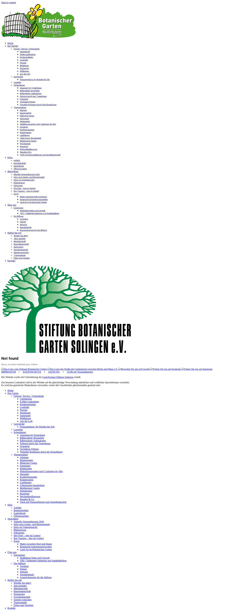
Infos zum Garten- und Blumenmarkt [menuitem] (32, 524)
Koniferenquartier (27, 130)
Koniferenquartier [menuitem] (28, 477)
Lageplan (17, 82)
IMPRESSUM (8, 372)
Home (10, 43)
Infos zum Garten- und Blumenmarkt (29, 177)
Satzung (23, 225)
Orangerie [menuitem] (25, 446)
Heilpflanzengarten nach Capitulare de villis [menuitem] (41, 471)
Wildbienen (24, 71)
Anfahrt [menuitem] (17, 507)
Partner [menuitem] (23, 569)
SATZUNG (54, 372)
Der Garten (12, 46)
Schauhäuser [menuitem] (20, 432)
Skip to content (8, 2)
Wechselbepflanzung (28, 149)
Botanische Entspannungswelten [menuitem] (36, 546)
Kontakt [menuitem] (11, 608)
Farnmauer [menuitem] (25, 465)
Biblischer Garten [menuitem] (28, 463)
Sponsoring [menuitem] (19, 594)
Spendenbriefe (25, 227)
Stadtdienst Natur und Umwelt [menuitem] (35, 558)
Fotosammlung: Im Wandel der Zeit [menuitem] (37, 426)
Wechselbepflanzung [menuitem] (30, 496)
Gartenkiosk (25, 52)
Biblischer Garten (27, 116)
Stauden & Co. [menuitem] (27, 499)
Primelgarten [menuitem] (26, 491)
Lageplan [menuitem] (18, 429)
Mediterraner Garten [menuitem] (30, 488)
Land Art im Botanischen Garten (33, 202)
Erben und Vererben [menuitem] (23, 605)
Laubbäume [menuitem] (25, 482)
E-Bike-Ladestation (28, 54)
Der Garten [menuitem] (12, 393)
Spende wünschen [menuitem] (22, 599)
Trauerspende (19, 255)
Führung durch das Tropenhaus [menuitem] (35, 443)
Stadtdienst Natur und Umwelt (32, 211)
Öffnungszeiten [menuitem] (21, 516)
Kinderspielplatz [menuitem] (28, 404)
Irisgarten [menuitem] (24, 474)
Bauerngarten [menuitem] (26, 460)
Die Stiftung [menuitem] (20, 563)
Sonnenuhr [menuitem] (25, 415)
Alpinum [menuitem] (24, 457)
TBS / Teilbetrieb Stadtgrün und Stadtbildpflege (39, 213)
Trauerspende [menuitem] (20, 602)
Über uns (11, 205)
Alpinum (23, 110)
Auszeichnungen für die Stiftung (33, 230)
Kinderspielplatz (26, 57)
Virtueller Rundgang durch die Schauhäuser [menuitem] (41, 452)
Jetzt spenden (20, 239)
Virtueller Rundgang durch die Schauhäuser (38, 105)
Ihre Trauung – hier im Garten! (26, 191)
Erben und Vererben (22, 258)
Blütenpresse (19, 183)
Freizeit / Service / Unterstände (26, 49)
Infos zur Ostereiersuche (24, 180)
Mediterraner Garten (28, 141)
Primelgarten (25, 144)
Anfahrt (17, 160)
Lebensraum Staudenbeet (30, 138)
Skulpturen (24, 66)
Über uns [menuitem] (11, 552)
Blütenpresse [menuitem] (20, 530)
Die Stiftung (18, 216)
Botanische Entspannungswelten (34, 200)
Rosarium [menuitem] (24, 493)
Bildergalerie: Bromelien (30, 91)
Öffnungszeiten (20, 169)
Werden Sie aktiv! (21, 236)
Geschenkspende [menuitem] (22, 597)
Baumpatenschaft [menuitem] (22, 591)
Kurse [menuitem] (17, 541)
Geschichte (18, 77)
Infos (10, 157)
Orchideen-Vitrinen (27, 102)
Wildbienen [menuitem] (25, 418)
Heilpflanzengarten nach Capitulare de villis (38, 124)
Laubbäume (25, 135)
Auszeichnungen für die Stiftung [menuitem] (36, 577)
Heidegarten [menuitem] (26, 468)
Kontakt (11, 261)
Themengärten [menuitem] (21, 454)
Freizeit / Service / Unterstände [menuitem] (29, 396)
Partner (23, 222)
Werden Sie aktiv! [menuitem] (22, 583)
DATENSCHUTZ (32, 372)
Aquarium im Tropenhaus (31, 88)
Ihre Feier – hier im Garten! (25, 188)
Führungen (18, 186)
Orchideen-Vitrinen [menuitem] (29, 449)
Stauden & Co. (26, 152)
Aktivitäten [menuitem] (12, 518)
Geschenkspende (21, 250)
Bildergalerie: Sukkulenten (30, 94)
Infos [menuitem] (9, 505)
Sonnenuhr (24, 68)
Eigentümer (18, 208)
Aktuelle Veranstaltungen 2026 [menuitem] (29, 521)
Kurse (16, 194)
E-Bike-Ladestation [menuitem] (29, 401)
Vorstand (24, 219)
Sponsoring (18, 247)
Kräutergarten (25, 133)
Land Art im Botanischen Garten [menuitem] (36, 549)
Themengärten (20, 107)
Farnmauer (24, 119)
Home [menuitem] (10, 390)
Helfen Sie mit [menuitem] (14, 580)
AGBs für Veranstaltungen (80, 372)
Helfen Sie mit (14, 233)
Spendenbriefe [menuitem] (27, 574)
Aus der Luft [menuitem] (26, 421)
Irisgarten (24, 127)
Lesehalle (24, 60)
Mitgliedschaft (20, 241)
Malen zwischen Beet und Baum (33, 197)
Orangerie (24, 99)
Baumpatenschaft (21, 244)
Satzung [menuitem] (24, 571)
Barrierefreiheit (20, 163)
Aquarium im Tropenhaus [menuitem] (32, 435)
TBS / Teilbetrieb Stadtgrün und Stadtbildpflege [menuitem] (43, 560)
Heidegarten (25, 121)
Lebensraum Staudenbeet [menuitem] (32, 485)
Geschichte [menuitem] (19, 424)
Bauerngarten (25, 113)
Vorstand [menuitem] (24, 566)
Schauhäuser (19, 85)
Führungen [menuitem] (19, 532)
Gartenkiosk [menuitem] (26, 399)
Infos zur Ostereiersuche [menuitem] (25, 527)
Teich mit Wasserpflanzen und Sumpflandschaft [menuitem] (43, 502)
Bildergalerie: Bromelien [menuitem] (32, 438)
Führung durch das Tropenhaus (33, 96)
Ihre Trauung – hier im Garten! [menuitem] (29, 538)
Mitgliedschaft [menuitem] (21, 588)
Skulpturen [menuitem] (25, 412)
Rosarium (24, 147)
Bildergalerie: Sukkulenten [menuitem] (33, 440)
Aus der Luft (25, 74)
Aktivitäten (12, 171)
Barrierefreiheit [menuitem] (21, 510)
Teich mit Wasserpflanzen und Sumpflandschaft (40, 155)
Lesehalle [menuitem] (24, 407)
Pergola (23, 63)
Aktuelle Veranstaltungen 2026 (27, 174)
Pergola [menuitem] (23, 410)
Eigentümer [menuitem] (19, 555)
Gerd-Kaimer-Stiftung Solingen (57, 377)
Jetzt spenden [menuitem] (20, 585)
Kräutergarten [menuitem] (26, 479)
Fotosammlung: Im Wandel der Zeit (35, 80)
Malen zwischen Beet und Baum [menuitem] (36, 544)
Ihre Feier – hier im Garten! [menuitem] (27, 535)
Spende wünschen (21, 253)
